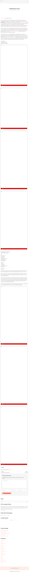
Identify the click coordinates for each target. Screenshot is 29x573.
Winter (2, 562)
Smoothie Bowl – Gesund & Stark (5, 533)
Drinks (2, 544)
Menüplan (2, 553)
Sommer (2, 557)
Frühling (2, 547)
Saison (2, 555)
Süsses (2, 558)
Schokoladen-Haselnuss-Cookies (14, 31)
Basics (2, 542)
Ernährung (2, 546)
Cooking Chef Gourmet (23, 22)
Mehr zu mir (2, 510)
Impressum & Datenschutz (14, 568)
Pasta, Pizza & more (3, 554)
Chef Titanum (13, 37)
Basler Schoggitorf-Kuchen (4, 530)
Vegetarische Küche (3, 561)
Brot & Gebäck (3, 543)
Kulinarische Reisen (3, 551)
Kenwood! (10, 469)
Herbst (2, 550)
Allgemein (2, 540)
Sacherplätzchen (3, 534)
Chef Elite (8, 37)
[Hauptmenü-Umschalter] (28, 2)
